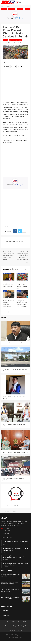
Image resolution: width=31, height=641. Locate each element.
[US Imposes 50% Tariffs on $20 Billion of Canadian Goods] (22, 276)
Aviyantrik (19, 637)
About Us (5, 610)
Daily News (11, 40)
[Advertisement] (15, 84)
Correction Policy (7, 613)
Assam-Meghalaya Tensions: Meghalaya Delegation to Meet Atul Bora (15, 556)
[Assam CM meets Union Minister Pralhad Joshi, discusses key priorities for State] (15, 412)
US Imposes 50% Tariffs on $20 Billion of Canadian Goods (15, 549)
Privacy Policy (6, 615)
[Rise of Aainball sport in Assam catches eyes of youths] (26, 584)
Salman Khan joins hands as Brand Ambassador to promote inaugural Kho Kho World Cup (22, 258)
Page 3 (23, 626)
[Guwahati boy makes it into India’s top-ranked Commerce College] (26, 576)
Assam (4, 9)
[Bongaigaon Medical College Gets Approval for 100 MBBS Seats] (15, 357)
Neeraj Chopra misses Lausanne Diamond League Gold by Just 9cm (16, 564)
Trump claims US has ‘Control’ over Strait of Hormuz (16, 542)
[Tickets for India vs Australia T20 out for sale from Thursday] (26, 591)
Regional (16, 626)
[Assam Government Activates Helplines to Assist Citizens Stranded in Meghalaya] (15, 494)
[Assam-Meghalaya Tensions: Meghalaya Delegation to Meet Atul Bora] (8, 294)
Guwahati (11, 9)
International (7, 273)
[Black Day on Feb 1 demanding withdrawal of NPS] (26, 599)
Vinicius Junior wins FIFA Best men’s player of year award (8, 256)
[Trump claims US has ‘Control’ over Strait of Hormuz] (8, 276)
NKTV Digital (19, 18)
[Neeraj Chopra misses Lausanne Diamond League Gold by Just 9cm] (22, 294)
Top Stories (18, 40)
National (20, 9)
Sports (18, 291)
